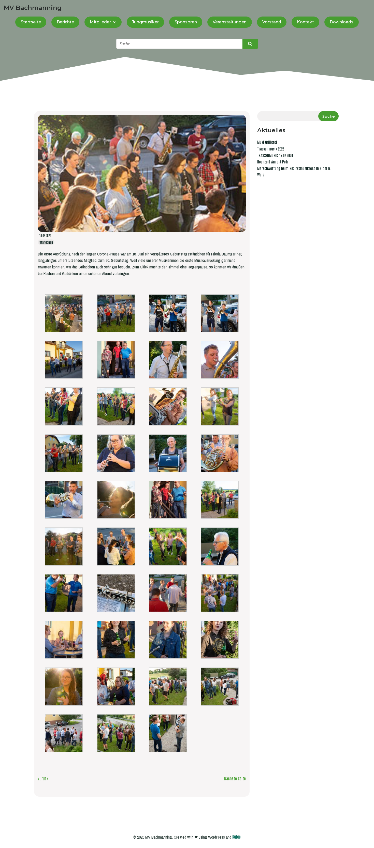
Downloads (341, 22)
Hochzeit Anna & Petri (273, 161)
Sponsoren (186, 22)
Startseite (31, 22)
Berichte (65, 22)
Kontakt (305, 22)
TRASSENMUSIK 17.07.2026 (275, 155)
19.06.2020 (45, 235)
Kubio (236, 836)
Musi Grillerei (267, 142)
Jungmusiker (145, 22)
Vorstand (271, 22)
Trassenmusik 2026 (270, 148)
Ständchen (46, 242)
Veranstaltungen (230, 22)
